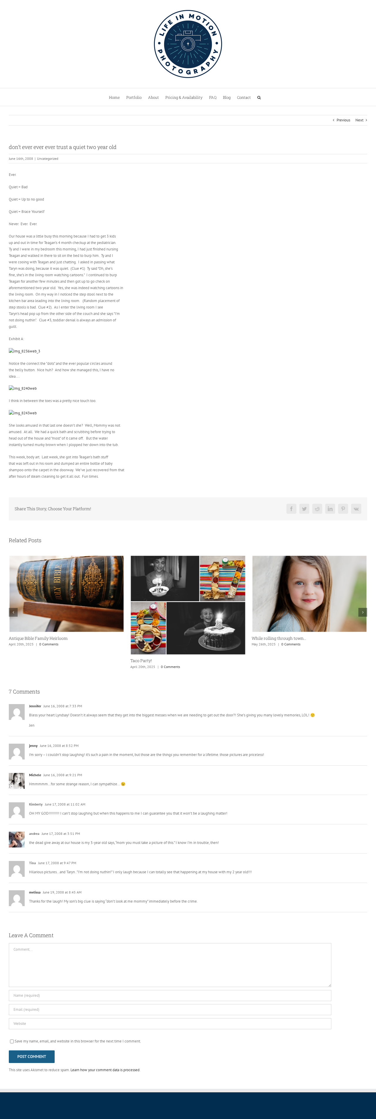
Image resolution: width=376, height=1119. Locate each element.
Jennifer (35, 706)
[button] (259, 97)
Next (359, 120)
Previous (343, 120)
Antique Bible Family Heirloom (38, 638)
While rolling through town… (279, 638)
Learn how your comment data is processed (105, 1069)
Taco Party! (141, 660)
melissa (35, 892)
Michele (35, 775)
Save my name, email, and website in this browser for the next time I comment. (78, 1041)
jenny (33, 745)
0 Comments (48, 644)
